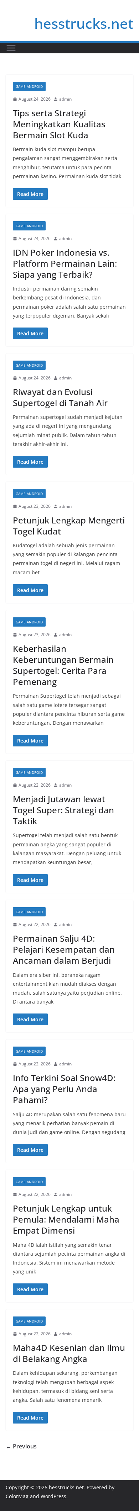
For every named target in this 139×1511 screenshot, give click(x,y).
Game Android (29, 86)
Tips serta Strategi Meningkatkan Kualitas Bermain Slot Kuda (59, 124)
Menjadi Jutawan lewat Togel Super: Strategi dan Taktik (63, 810)
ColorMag (17, 1496)
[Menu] (11, 48)
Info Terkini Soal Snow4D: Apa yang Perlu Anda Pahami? (64, 1089)
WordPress (53, 1496)
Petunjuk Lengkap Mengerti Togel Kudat (69, 525)
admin (65, 99)
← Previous (21, 1446)
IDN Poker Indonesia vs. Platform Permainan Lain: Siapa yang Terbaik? (65, 263)
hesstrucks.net (83, 23)
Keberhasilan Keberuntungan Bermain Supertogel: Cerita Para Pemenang (63, 665)
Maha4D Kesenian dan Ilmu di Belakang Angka (69, 1353)
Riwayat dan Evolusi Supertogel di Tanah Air (60, 397)
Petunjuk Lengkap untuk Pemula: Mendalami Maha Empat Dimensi (66, 1219)
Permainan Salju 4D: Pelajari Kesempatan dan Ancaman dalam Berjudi (64, 949)
